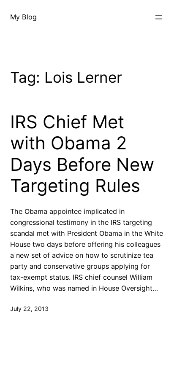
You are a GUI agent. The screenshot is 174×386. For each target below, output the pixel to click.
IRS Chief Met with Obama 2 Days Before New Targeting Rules (82, 153)
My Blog (23, 17)
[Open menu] (159, 17)
